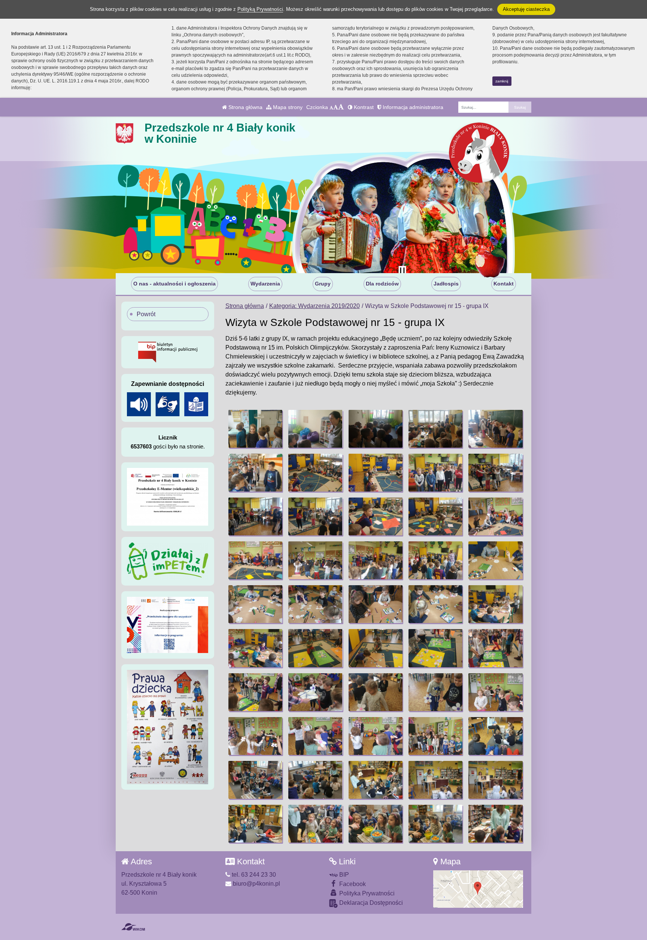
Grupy (323, 284)
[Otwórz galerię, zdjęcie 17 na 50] (315, 560)
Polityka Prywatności (366, 893)
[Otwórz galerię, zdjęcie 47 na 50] (315, 824)
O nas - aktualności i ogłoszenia (174, 284)
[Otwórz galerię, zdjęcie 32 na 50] (315, 692)
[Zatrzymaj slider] (402, 271)
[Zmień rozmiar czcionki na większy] (335, 107)
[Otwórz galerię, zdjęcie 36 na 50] (255, 736)
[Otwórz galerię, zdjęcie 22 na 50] (315, 604)
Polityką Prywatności (260, 9)
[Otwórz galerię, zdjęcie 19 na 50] (435, 560)
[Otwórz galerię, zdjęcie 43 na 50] (376, 780)
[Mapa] (478, 889)
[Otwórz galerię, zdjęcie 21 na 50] (255, 604)
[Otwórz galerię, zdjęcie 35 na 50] (495, 692)
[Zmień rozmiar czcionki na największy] (341, 107)
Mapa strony (287, 107)
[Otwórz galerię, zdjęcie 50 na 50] (495, 824)
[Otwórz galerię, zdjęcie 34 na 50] (435, 692)
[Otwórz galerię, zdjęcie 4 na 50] (435, 429)
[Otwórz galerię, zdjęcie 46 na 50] (255, 824)
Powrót (146, 314)
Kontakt (503, 284)
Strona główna (244, 107)
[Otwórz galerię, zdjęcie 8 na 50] (376, 473)
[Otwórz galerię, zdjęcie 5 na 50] (495, 429)
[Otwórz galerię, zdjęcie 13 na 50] (376, 516)
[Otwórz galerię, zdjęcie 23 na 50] (376, 604)
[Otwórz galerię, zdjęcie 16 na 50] (255, 560)
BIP (343, 874)
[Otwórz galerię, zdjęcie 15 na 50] (495, 516)
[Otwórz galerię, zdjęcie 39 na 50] (435, 736)
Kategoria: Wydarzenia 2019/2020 (314, 306)
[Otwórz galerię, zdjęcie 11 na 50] (255, 516)
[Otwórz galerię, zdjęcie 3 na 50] (376, 429)
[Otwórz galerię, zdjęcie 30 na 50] (495, 648)
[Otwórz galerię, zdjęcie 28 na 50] (376, 648)
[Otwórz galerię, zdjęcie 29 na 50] (435, 648)
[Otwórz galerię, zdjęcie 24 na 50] (435, 604)
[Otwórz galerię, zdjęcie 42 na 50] (315, 780)
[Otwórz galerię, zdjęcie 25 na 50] (495, 604)
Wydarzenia (265, 284)
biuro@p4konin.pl (255, 883)
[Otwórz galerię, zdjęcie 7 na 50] (315, 473)
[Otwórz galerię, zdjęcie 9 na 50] (435, 473)
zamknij (501, 81)
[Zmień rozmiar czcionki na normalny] (331, 107)
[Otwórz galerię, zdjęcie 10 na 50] (495, 473)
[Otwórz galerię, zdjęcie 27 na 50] (315, 648)
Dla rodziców (382, 284)
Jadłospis (446, 284)
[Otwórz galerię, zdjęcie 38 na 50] (376, 736)
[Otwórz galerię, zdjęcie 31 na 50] (255, 692)
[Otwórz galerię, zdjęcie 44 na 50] (435, 780)
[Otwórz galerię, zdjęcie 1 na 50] (255, 429)
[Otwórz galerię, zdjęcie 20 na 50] (495, 560)
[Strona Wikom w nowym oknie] (133, 927)
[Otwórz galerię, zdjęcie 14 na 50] (435, 516)
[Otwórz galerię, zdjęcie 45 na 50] (495, 780)
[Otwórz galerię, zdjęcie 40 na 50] (495, 736)
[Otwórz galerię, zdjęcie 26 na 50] (255, 648)
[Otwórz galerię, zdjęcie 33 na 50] (376, 692)
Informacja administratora (412, 107)
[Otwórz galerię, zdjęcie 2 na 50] (315, 429)
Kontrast (363, 107)
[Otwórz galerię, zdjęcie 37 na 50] (315, 736)
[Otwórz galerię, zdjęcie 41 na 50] (255, 780)
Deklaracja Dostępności (370, 903)
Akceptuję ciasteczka (526, 9)
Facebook (352, 884)
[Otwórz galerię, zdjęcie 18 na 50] (376, 560)
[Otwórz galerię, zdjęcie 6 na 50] (255, 473)
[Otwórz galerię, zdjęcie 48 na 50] (376, 824)
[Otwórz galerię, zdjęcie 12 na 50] (315, 516)
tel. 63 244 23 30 (253, 874)
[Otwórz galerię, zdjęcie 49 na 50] (435, 824)
